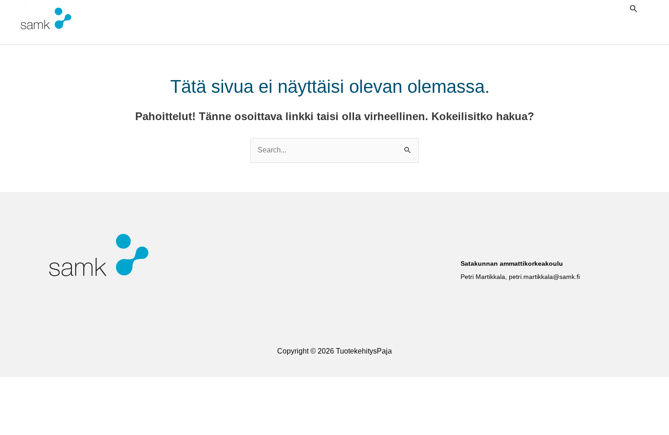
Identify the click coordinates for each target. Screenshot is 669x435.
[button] (634, 8)
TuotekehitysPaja (129, 18)
